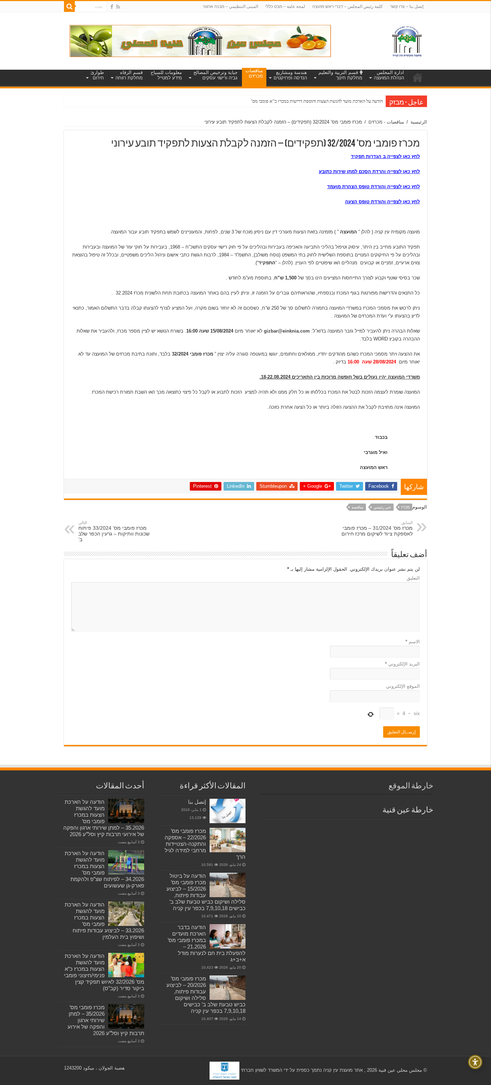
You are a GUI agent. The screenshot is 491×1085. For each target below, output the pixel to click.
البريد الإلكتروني (402, 664)
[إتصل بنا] (228, 811)
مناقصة (357, 507)
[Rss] (118, 7)
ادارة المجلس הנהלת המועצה (389, 75)
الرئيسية (418, 122)
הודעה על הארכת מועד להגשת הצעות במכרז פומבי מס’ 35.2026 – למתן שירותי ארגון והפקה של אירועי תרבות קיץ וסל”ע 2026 (103, 818)
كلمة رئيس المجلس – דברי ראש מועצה (347, 6)
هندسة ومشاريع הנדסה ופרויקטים (290, 75)
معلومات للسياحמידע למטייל (166, 75)
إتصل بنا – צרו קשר (406, 6)
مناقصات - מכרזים (386, 122)
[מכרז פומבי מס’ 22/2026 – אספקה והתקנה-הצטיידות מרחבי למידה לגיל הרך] (228, 840)
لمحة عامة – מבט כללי (285, 6)
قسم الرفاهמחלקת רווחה (129, 75)
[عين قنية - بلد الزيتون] (200, 40)
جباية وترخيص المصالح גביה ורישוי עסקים (215, 75)
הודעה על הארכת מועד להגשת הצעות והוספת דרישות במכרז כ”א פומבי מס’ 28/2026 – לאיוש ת (298, 101)
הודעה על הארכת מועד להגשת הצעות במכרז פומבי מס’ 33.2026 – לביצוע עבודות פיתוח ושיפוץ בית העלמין (104, 920)
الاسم (412, 641)
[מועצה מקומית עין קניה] (407, 39)
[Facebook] (112, 7)
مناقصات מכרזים (254, 73)
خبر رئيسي (382, 507)
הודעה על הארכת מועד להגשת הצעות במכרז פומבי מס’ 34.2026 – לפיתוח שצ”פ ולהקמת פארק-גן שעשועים (104, 869)
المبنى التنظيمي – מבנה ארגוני (230, 6)
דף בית (417, 77)
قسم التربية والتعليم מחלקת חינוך (340, 75)
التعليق (413, 578)
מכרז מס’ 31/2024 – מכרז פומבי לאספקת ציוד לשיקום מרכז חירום (377, 528)
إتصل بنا (197, 802)
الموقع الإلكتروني (403, 686)
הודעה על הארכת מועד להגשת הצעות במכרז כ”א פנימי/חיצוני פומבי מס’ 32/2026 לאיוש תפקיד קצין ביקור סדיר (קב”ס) (104, 972)
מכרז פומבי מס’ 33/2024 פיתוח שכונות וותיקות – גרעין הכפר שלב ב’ (114, 531)
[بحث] (69, 6)
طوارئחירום (97, 75)
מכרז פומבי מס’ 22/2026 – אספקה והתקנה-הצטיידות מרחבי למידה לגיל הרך (205, 844)
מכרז (405, 507)
